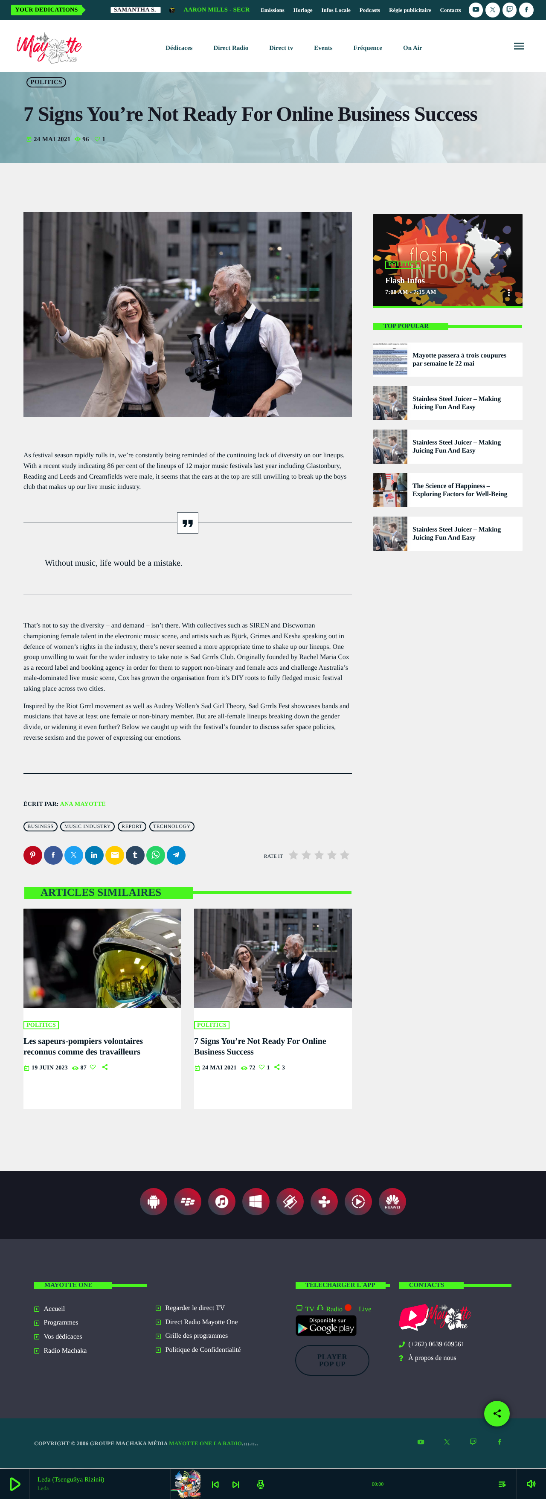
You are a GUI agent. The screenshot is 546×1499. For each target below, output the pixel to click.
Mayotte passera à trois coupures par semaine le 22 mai (459, 359)
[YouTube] (476, 10)
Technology (172, 827)
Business (40, 827)
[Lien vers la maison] (47, 46)
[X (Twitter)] (492, 10)
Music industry (87, 827)
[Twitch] (509, 10)
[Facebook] (526, 10)
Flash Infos (405, 280)
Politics (46, 82)
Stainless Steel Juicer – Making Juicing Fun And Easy (456, 403)
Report (132, 827)
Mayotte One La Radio (205, 1443)
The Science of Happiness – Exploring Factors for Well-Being (459, 490)
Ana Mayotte (83, 804)
